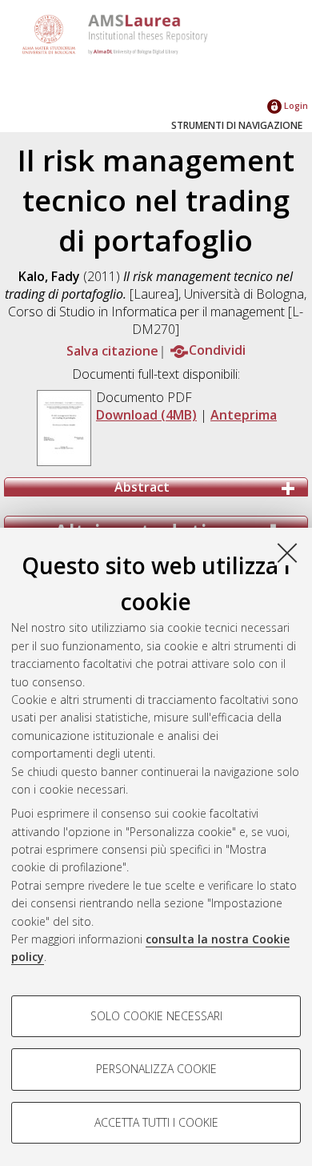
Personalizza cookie (156, 1068)
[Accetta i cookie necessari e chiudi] (287, 552)
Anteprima (243, 415)
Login (295, 105)
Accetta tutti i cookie (156, 1122)
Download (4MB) (146, 415)
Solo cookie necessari (156, 1015)
